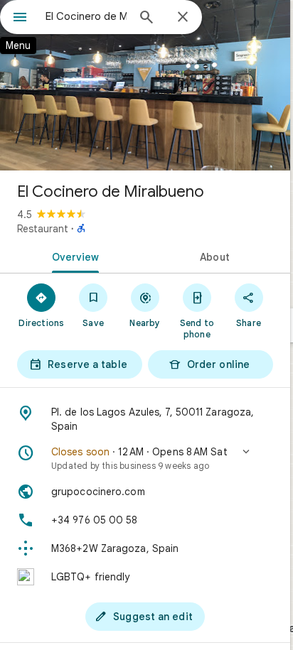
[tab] (72, 256)
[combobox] (86, 16)
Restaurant (42, 228)
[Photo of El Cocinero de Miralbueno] (145, 85)
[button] (145, 458)
